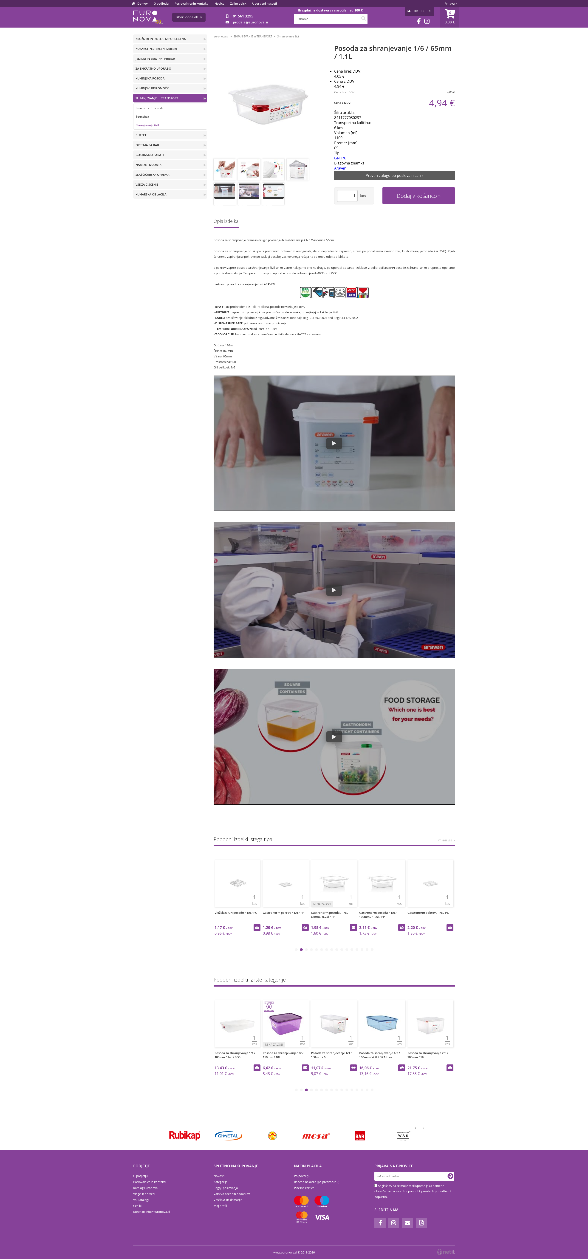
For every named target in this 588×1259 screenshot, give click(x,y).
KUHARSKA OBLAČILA (151, 194)
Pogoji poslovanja (226, 1188)
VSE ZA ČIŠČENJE (147, 184)
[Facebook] (419, 21)
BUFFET (141, 135)
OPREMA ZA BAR (147, 145)
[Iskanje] (363, 19)
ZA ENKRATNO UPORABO (153, 68)
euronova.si (221, 36)
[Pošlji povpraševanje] (353, 927)
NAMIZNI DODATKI (149, 165)
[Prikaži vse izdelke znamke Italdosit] (184, 1135)
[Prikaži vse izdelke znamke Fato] (359, 1135)
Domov (142, 3)
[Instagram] (427, 21)
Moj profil (220, 1206)
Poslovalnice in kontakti (192, 3)
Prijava (450, 3)
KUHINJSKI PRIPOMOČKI (153, 88)
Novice (219, 3)
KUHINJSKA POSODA (150, 78)
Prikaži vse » (446, 840)
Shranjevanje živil (147, 125)
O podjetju (161, 3)
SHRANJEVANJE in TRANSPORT (157, 98)
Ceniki (137, 1206)
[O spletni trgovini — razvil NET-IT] (446, 1252)
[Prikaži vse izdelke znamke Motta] (272, 1135)
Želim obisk (238, 3)
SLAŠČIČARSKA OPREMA (153, 175)
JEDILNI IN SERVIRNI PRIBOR (155, 59)
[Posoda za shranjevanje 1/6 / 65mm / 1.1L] (268, 102)
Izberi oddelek (187, 17)
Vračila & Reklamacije (228, 1200)
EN (422, 11)
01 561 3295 (243, 16)
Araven (340, 168)
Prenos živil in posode (149, 108)
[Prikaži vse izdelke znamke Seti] (403, 1135)
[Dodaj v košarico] (257, 927)
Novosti (219, 1176)
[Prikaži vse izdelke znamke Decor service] (316, 1135)
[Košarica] (449, 17)
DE (429, 11)
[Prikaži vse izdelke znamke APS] (228, 1135)
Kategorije (220, 1182)
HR (416, 11)
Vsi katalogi (141, 1200)
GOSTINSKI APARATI (150, 155)
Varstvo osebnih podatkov (232, 1194)
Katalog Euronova (145, 1188)
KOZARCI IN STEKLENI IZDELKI (156, 49)
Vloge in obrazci (144, 1194)
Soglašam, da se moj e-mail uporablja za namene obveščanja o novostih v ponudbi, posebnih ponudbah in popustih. (413, 1191)
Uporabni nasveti (264, 3)
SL (409, 11)
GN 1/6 (340, 158)
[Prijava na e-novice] (450, 1176)
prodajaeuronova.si (250, 22)
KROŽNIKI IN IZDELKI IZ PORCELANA (161, 39)
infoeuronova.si (158, 1212)
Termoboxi (143, 117)
